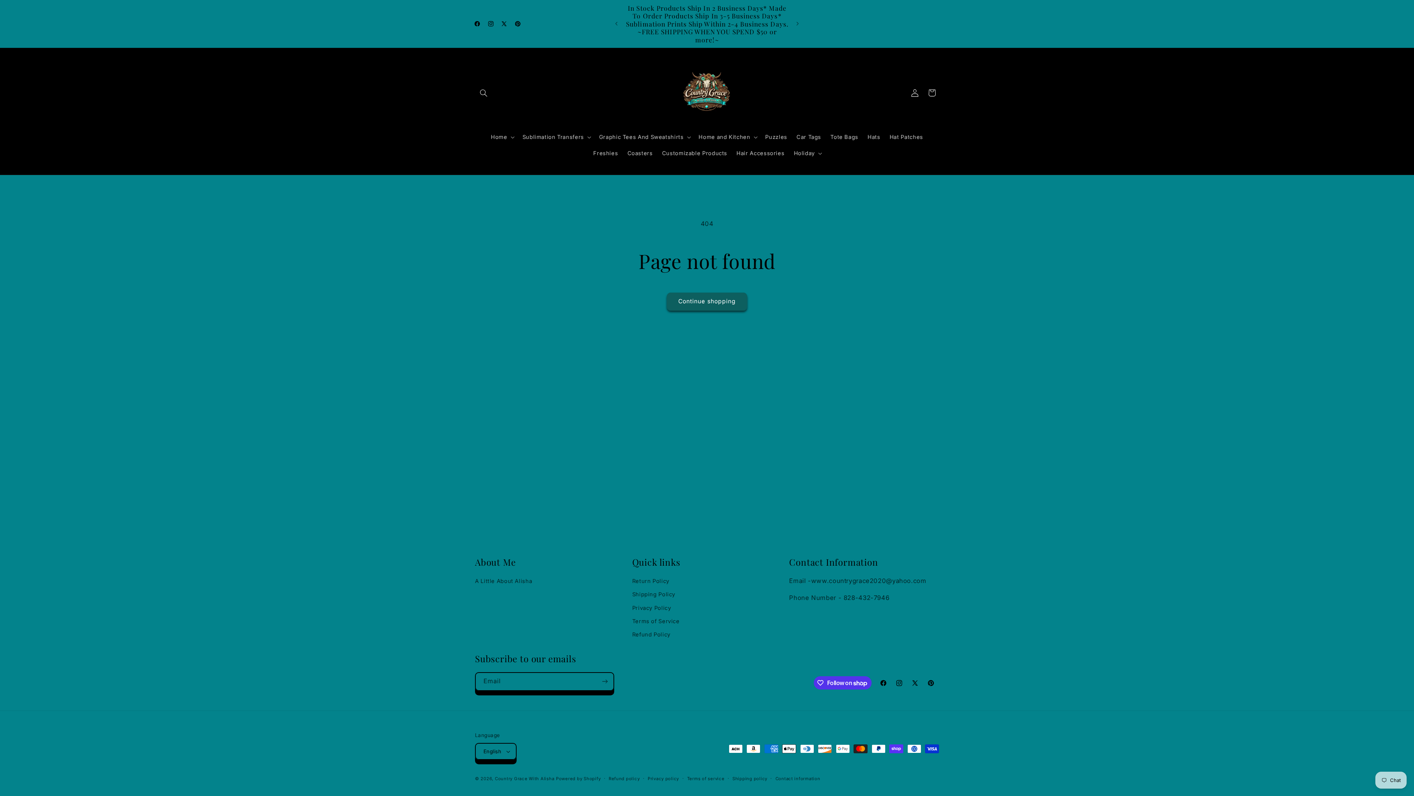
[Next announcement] (797, 24)
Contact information (797, 778)
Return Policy (650, 581)
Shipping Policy (653, 594)
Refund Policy (651, 634)
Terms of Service (656, 621)
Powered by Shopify (578, 778)
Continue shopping (707, 301)
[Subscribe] (605, 681)
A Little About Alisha (503, 581)
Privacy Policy (651, 608)
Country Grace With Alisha (524, 778)
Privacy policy (663, 778)
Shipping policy (749, 778)
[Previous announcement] (616, 24)
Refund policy (624, 778)
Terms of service (706, 778)
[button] (483, 92)
